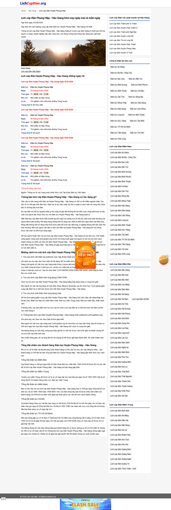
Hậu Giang (32, 11)
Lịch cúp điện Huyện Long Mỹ (121, 36)
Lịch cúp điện (32, 497)
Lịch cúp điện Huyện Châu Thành (122, 44)
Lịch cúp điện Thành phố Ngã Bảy (122, 32)
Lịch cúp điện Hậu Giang (30, 71)
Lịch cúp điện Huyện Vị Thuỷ (120, 53)
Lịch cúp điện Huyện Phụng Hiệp (122, 48)
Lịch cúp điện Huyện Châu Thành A (123, 28)
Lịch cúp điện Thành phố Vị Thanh (123, 24)
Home (23, 11)
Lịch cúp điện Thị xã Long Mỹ (121, 40)
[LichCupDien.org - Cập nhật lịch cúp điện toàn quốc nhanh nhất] (33, 3)
